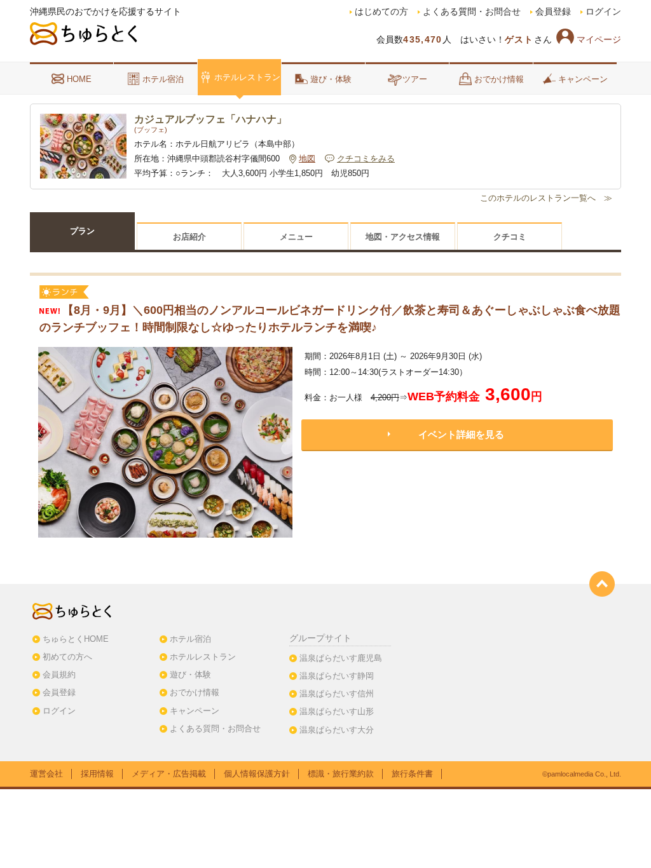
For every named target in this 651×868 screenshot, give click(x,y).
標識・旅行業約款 (341, 773)
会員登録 (553, 12)
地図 (307, 158)
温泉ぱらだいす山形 (336, 711)
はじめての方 (381, 12)
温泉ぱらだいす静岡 (336, 676)
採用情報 (97, 773)
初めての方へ (67, 656)
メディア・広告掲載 (169, 773)
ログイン (603, 12)
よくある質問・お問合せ (472, 12)
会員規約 (59, 674)
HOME (79, 79)
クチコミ (509, 236)
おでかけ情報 (499, 79)
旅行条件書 (412, 773)
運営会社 (46, 773)
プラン (82, 231)
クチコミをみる (366, 158)
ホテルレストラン (247, 77)
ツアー (414, 79)
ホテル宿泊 (163, 79)
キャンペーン (583, 79)
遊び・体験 (331, 79)
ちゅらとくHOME (76, 639)
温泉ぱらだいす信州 (336, 693)
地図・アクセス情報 (403, 236)
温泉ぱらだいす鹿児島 (340, 658)
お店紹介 (189, 236)
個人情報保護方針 (257, 773)
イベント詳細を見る (461, 434)
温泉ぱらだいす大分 (336, 730)
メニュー (296, 236)
